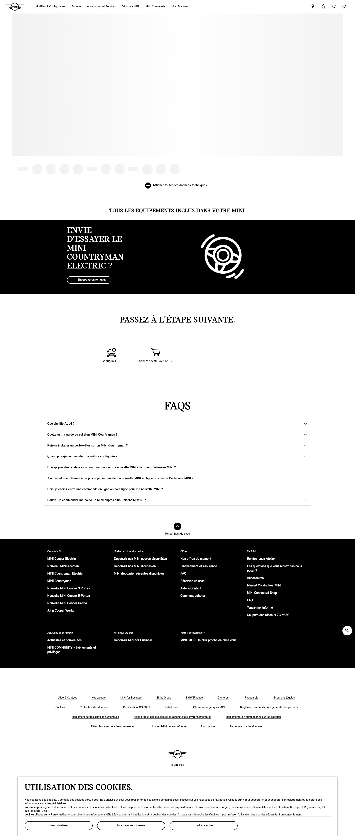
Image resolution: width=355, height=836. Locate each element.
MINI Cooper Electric (61, 559)
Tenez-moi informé (260, 608)
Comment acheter (192, 596)
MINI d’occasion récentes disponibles (139, 573)
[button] (323, 6)
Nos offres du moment (195, 559)
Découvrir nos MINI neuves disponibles (140, 559)
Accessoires (255, 578)
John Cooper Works (60, 610)
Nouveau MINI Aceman (63, 566)
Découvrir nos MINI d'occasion (135, 566)
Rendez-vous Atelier (261, 559)
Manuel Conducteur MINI (264, 585)
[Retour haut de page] (177, 526)
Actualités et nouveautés (64, 640)
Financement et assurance (198, 566)
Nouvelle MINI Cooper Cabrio (67, 603)
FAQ (183, 573)
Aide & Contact (190, 588)
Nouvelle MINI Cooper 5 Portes (68, 596)
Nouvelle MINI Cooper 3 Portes (68, 588)
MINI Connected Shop (262, 593)
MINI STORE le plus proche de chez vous (208, 640)
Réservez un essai (192, 581)
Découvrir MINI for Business (133, 640)
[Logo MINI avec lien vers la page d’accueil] (177, 754)
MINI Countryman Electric (65, 573)
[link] (180, 6)
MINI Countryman (59, 581)
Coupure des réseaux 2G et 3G (268, 615)
